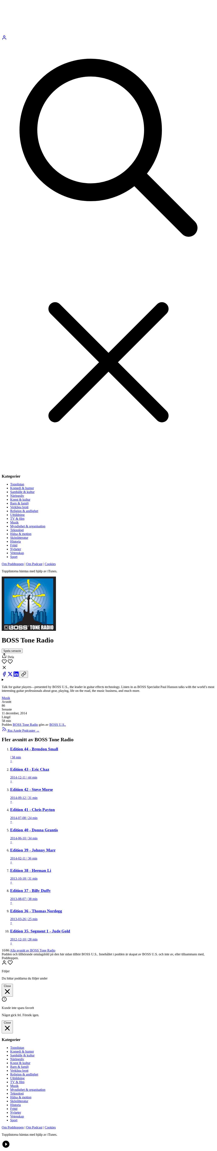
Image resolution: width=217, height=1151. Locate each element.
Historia (15, 541)
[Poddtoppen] (79, 33)
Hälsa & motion (20, 534)
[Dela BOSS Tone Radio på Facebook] (5, 675)
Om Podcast (34, 564)
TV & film (17, 518)
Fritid (13, 545)
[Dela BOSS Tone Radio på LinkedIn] (16, 675)
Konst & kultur (20, 499)
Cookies (50, 564)
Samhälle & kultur (22, 492)
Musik (14, 522)
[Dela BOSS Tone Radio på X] (11, 675)
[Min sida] (4, 39)
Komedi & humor (22, 488)
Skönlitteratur (19, 537)
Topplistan (17, 484)
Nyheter (15, 549)
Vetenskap (17, 553)
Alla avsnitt (32, 950)
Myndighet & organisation (27, 526)
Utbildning (17, 515)
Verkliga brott (19, 507)
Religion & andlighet (24, 511)
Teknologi (17, 530)
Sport (13, 557)
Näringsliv (17, 495)
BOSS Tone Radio (25, 724)
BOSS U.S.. (57, 724)
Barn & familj (19, 503)
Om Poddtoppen (13, 564)
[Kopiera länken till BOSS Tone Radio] (23, 674)
